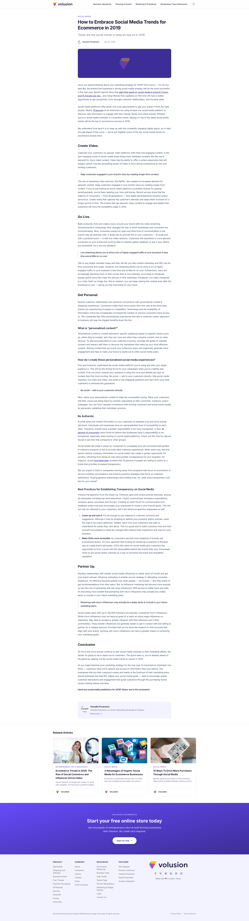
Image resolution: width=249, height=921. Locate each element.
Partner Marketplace (105, 884)
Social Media (84, 16)
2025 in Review (81, 885)
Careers (78, 877)
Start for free (123, 840)
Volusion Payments (126, 874)
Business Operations (102, 4)
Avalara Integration (127, 881)
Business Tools (103, 873)
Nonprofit (57, 895)
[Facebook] (155, 873)
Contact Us (101, 897)
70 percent (98, 110)
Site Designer (124, 867)
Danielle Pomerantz (90, 42)
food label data (101, 460)
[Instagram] (176, 873)
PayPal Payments (126, 877)
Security (56, 891)
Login (99, 893)
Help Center (102, 876)
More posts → (96, 713)
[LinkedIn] (171, 873)
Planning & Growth (124, 4)
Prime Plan (57, 902)
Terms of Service (190, 914)
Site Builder (58, 867)
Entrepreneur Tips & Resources (174, 4)
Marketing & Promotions (146, 4)
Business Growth (60, 876)
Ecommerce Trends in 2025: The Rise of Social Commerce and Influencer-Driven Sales (74, 774)
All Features (58, 887)
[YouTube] (181, 873)
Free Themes (58, 880)
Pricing (56, 898)
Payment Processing (61, 884)
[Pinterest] (165, 873)
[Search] (193, 4)
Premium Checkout (127, 870)
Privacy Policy (176, 914)
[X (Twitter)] (160, 873)
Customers (79, 870)
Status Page (102, 880)
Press (77, 881)
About (77, 867)
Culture (78, 874)
